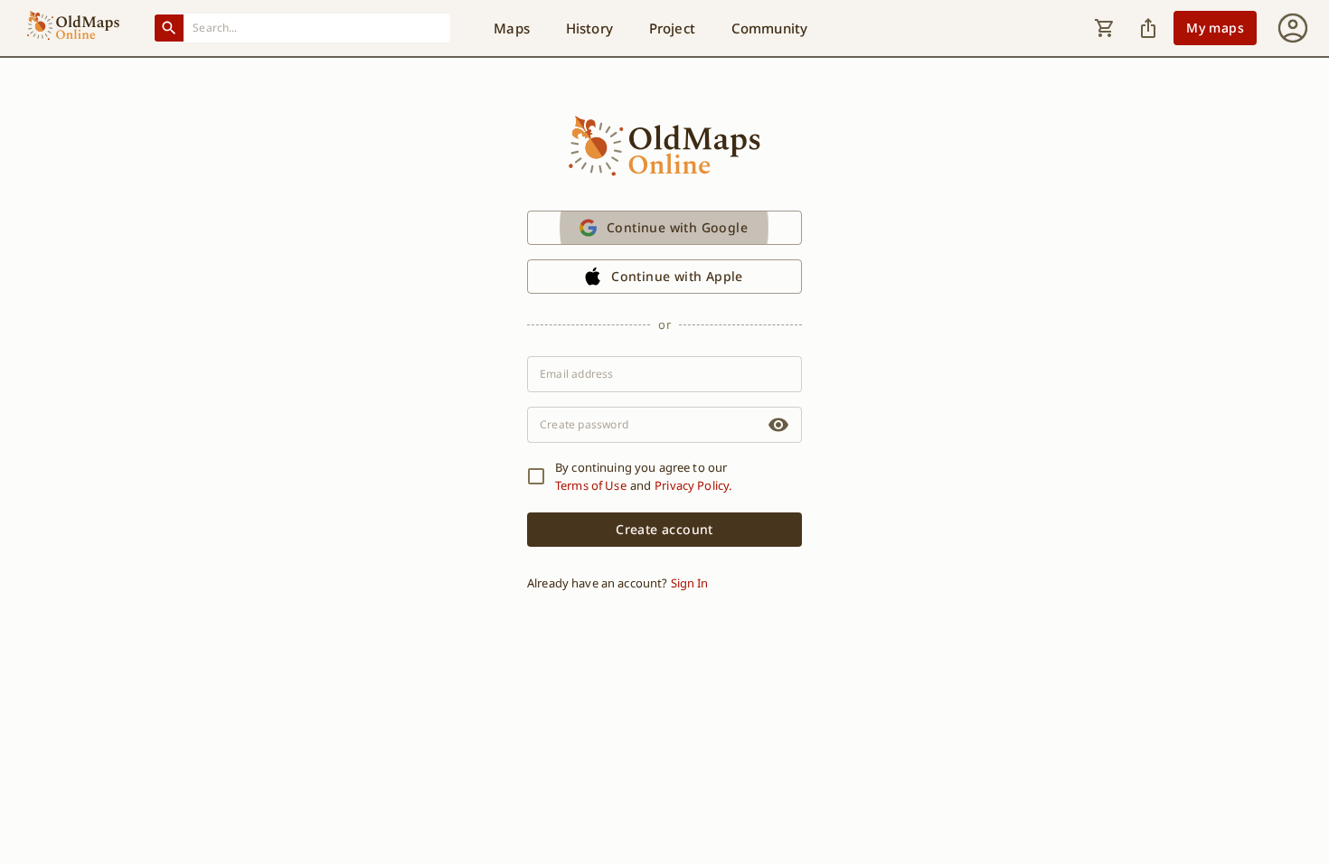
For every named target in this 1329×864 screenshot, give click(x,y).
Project (672, 28)
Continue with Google (677, 227)
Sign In (689, 583)
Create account (664, 529)
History (589, 28)
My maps (1215, 27)
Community (769, 28)
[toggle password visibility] (778, 424)
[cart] (1104, 28)
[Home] (73, 28)
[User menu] (1293, 28)
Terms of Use (591, 485)
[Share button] (1148, 28)
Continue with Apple (677, 276)
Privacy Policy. (693, 485)
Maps (512, 28)
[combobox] (317, 27)
